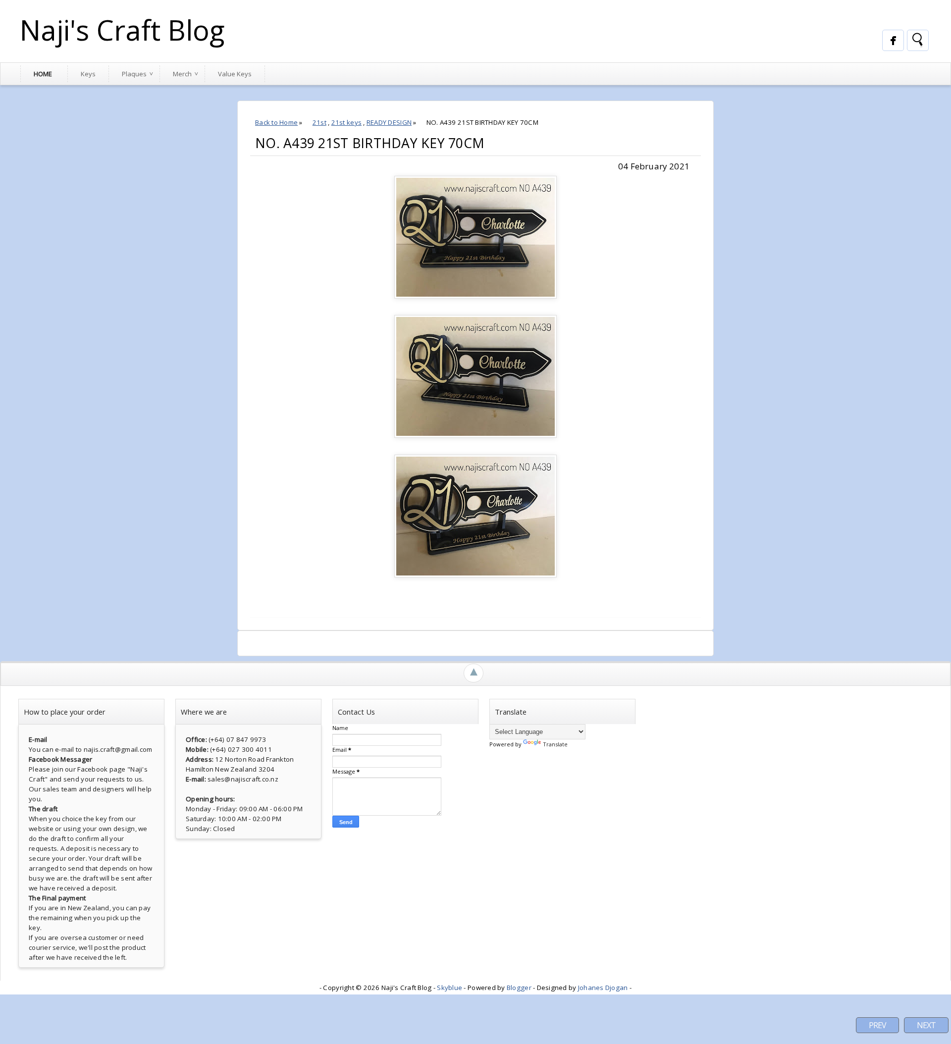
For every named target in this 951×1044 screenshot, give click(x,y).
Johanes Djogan (603, 987)
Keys (88, 73)
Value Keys (235, 73)
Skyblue (449, 987)
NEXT (926, 1025)
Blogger (519, 987)
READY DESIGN (389, 122)
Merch (182, 73)
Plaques (134, 73)
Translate (555, 744)
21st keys (346, 122)
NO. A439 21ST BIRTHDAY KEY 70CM (369, 143)
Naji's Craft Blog (122, 30)
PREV (877, 1025)
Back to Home (276, 122)
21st (319, 122)
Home (43, 73)
